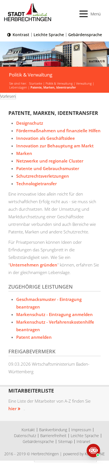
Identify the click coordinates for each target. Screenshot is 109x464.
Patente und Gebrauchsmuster (47, 168)
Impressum (81, 429)
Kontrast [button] (21, 34)
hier (12, 408)
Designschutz (29, 123)
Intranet (84, 441)
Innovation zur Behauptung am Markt (55, 146)
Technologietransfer (36, 183)
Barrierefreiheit (53, 435)
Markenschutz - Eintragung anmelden (54, 314)
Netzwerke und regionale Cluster (49, 161)
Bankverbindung (53, 429)
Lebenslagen (18, 87)
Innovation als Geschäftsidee (45, 138)
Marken (24, 153)
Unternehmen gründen (33, 265)
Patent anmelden (34, 337)
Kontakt (28, 429)
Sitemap (65, 441)
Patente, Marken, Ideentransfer (53, 87)
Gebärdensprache (85, 34)
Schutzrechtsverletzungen (42, 176)
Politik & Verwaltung (59, 83)
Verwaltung (84, 83)
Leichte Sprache (49, 34)
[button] (90, 14)
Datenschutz (25, 435)
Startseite (35, 83)
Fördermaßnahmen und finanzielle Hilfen (58, 130)
